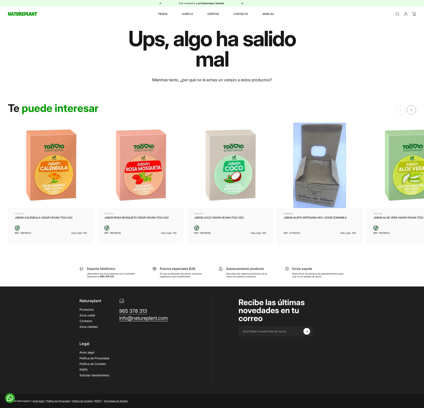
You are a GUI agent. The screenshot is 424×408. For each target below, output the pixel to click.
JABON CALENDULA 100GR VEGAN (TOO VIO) (44, 217)
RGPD (84, 369)
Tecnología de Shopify (116, 401)
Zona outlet (87, 315)
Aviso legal (87, 352)
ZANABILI (288, 213)
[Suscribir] (306, 331)
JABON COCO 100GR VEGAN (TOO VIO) (219, 217)
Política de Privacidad (94, 358)
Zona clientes (89, 327)
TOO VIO (19, 213)
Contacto (86, 321)
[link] (133, 311)
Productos (87, 309)
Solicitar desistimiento (95, 375)
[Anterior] (160, 3)
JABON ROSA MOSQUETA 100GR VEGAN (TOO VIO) (136, 217)
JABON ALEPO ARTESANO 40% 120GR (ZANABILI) (315, 217)
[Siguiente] (242, 3)
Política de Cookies (93, 364)
